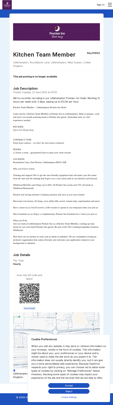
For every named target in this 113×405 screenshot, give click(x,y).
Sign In (100, 4)
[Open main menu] (110, 4)
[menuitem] (7, 5)
